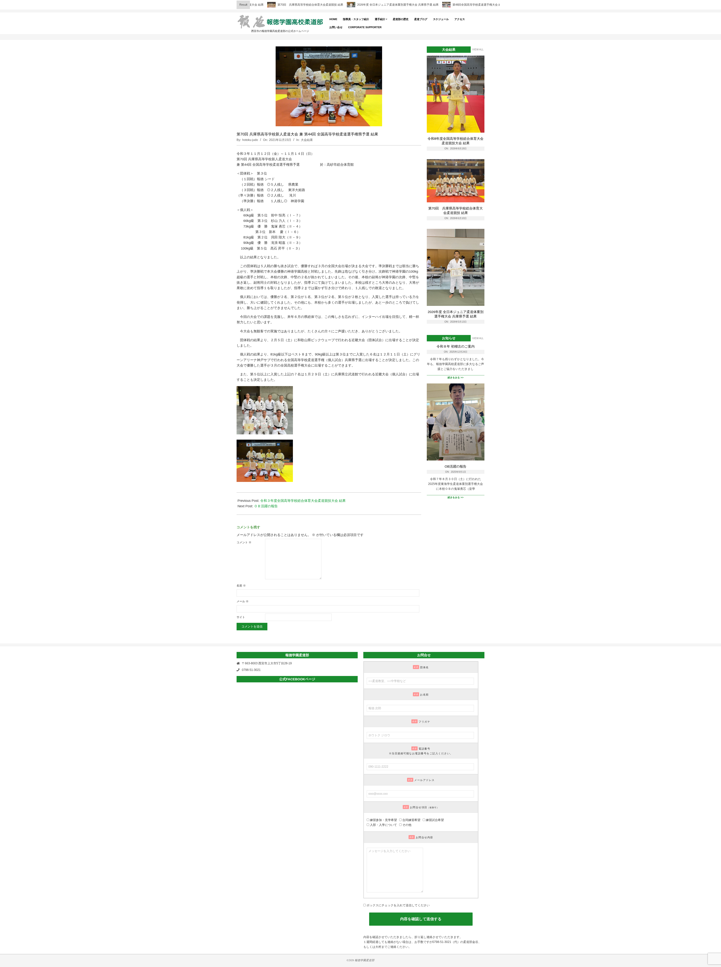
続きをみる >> (456, 377)
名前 (241, 585)
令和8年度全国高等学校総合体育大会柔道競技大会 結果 (455, 141)
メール (243, 601)
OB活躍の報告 (455, 466)
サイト (241, 617)
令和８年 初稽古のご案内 (456, 346)
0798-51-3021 (251, 669)
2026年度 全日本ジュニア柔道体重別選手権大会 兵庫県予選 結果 (366, 4)
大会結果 (307, 139)
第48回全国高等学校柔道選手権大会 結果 (447, 4)
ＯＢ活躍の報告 (266, 506)
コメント (244, 542)
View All (477, 49)
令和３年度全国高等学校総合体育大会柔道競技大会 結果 (303, 501)
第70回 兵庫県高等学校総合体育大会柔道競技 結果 (279, 4)
